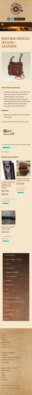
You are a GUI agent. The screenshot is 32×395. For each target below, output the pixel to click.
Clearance (5, 379)
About (4, 337)
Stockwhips (9, 314)
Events (4, 344)
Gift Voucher (10, 285)
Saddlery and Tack (12, 310)
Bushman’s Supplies (8, 353)
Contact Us (5, 347)
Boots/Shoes (10, 268)
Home (4, 335)
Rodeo (8, 306)
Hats (7, 293)
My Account (6, 342)
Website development (6, 388)
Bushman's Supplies (12, 272)
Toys (7, 318)
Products (5, 340)
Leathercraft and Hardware (15, 302)
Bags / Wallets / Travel (14, 259)
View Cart (20, 19)
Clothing (8, 280)
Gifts (7, 289)
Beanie (8, 264)
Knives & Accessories (13, 297)
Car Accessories (11, 276)
